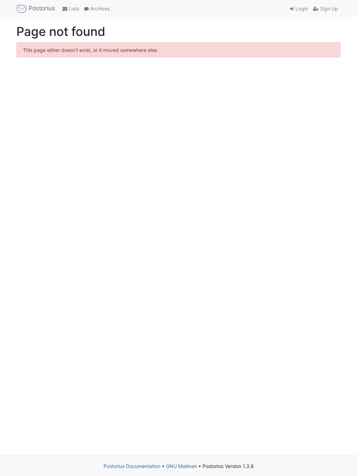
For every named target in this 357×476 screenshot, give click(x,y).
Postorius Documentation (132, 466)
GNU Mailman (181, 466)
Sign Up (328, 8)
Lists (73, 8)
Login (301, 8)
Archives (99, 8)
